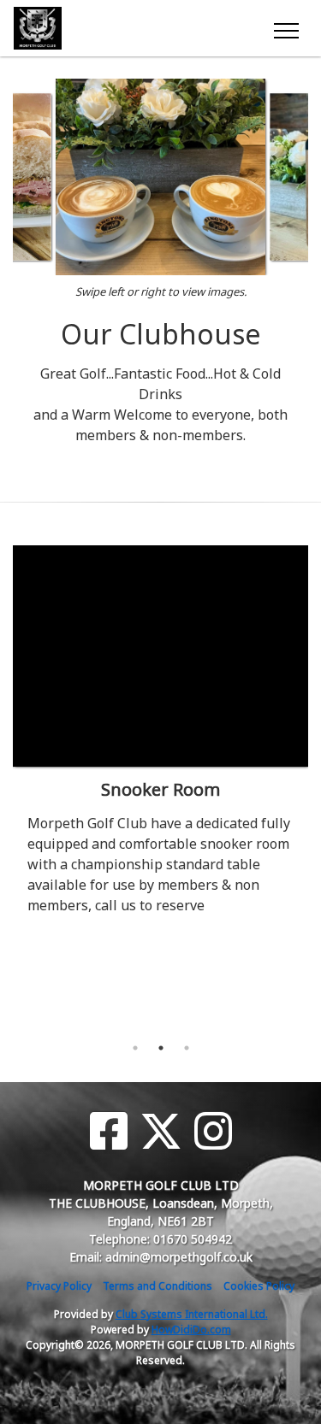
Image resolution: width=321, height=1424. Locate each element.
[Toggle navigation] (285, 28)
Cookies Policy (258, 1286)
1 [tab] (135, 1047)
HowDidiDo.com (191, 1329)
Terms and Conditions (157, 1286)
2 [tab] (160, 1047)
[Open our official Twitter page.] (161, 1131)
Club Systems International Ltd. (192, 1314)
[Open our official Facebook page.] (109, 1131)
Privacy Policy (59, 1286)
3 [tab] (186, 1047)
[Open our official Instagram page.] (213, 1131)
